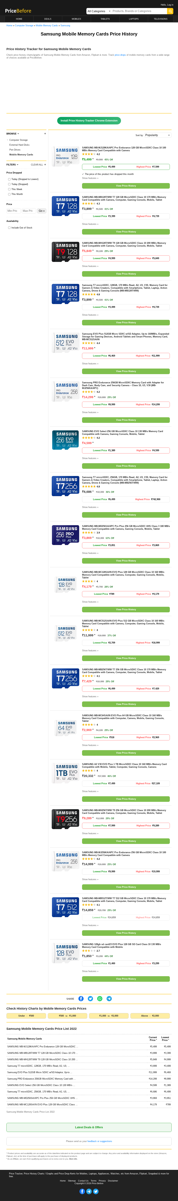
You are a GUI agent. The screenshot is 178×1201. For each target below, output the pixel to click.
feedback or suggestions (99, 1141)
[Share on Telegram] (109, 1000)
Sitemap (72, 1181)
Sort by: (140, 135)
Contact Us (83, 1181)
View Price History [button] (126, 185)
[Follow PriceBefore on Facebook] (82, 1193)
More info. (73, 1159)
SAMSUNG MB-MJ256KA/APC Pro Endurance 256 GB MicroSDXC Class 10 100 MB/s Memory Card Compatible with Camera (124, 853)
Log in (170, 4)
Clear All (37, 164)
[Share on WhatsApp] (99, 1000)
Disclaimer (113, 1181)
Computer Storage (18, 140)
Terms (93, 1181)
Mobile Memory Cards (21, 154)
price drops (120, 55)
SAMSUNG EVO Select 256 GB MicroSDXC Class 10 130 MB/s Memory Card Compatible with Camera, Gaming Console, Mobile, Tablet (122, 432)
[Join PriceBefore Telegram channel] (89, 1193)
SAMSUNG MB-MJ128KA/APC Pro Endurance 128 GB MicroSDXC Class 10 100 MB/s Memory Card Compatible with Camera (124, 149)
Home (63, 1181)
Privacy (102, 1181)
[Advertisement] (89, 87)
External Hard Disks (19, 145)
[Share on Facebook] (81, 1000)
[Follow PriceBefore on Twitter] (96, 1193)
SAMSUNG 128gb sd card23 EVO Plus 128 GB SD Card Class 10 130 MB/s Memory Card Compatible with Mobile (121, 945)
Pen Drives (15, 149)
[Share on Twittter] (90, 1000)
